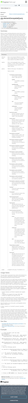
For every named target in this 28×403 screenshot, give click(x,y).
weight (5, 26)
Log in (16, 5)
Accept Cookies (14, 397)
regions (5, 24)
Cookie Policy (3, 392)
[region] (14, 394)
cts (2, 18)
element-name (6, 23)
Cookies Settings (14, 400)
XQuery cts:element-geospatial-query (17, 14)
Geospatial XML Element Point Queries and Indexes (12, 323)
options (5, 25)
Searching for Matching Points (8, 326)
